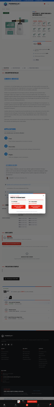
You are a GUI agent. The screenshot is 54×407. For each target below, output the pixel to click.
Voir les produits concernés (18, 207)
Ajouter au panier (32, 401)
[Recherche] (15, 404)
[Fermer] (43, 195)
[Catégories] (4, 404)
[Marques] (38, 404)
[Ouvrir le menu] (27, 405)
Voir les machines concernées (35, 207)
